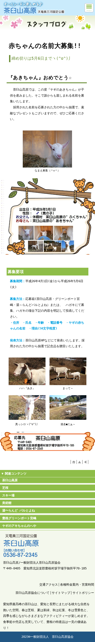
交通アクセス (48, 584)
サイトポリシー (83, 592)
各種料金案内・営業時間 (77, 584)
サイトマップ (61, 592)
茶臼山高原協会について (32, 592)
